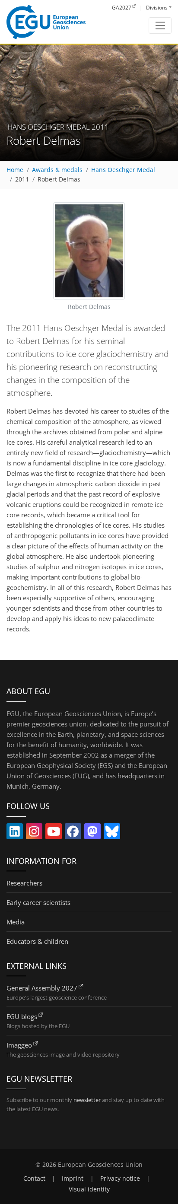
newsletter (87, 1100)
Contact (34, 1178)
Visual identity (89, 1189)
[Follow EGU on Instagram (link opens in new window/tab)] (34, 833)
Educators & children (37, 941)
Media (15, 921)
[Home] (46, 22)
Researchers (24, 883)
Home (14, 170)
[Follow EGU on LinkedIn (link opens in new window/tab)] (14, 833)
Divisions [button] (157, 7)
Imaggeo (19, 1045)
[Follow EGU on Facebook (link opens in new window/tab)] (73, 833)
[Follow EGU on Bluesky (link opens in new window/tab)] (112, 833)
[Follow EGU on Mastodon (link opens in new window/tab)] (92, 833)
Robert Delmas (59, 179)
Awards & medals (57, 170)
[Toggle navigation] (160, 25)
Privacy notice (120, 1178)
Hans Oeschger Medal (123, 170)
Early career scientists (38, 902)
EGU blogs (21, 1016)
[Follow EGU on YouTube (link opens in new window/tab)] (53, 833)
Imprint (72, 1178)
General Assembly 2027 (41, 988)
